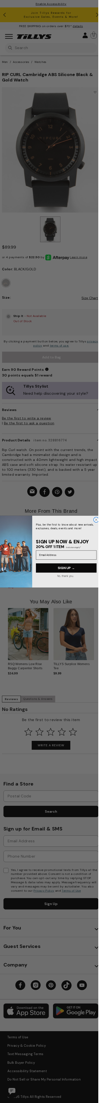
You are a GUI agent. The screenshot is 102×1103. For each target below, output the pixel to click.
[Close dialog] (96, 519)
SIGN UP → (66, 568)
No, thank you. (65, 575)
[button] (97, 546)
